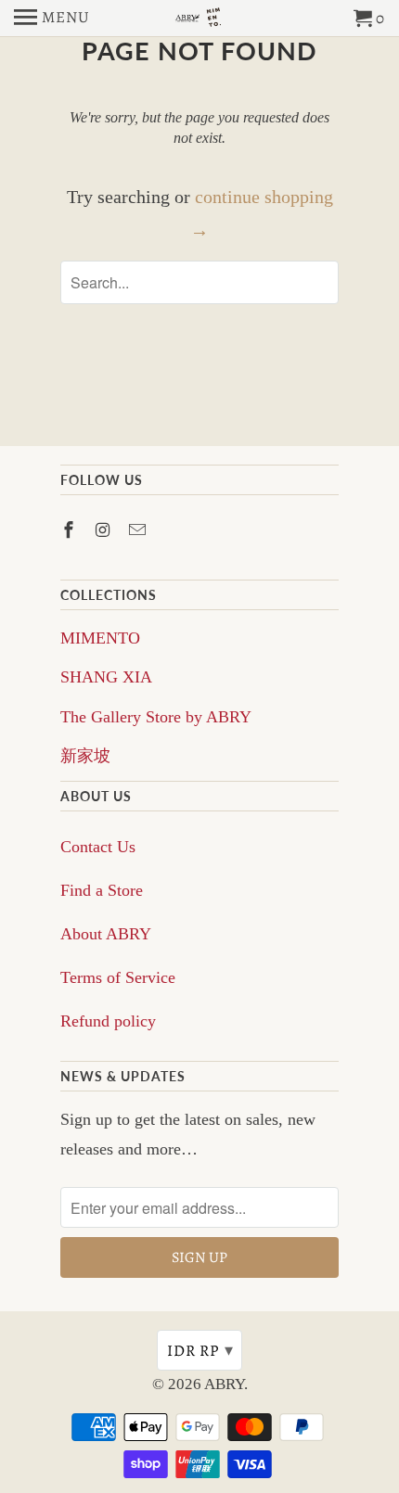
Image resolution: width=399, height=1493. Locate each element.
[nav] (52, 18)
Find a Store (101, 890)
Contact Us (97, 846)
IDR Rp (200, 1350)
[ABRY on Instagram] (105, 530)
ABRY (224, 1384)
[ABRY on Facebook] (70, 530)
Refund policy (108, 1021)
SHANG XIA (106, 677)
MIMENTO (100, 638)
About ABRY (105, 934)
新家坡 (85, 755)
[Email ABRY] (139, 530)
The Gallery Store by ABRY (155, 717)
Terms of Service (117, 977)
